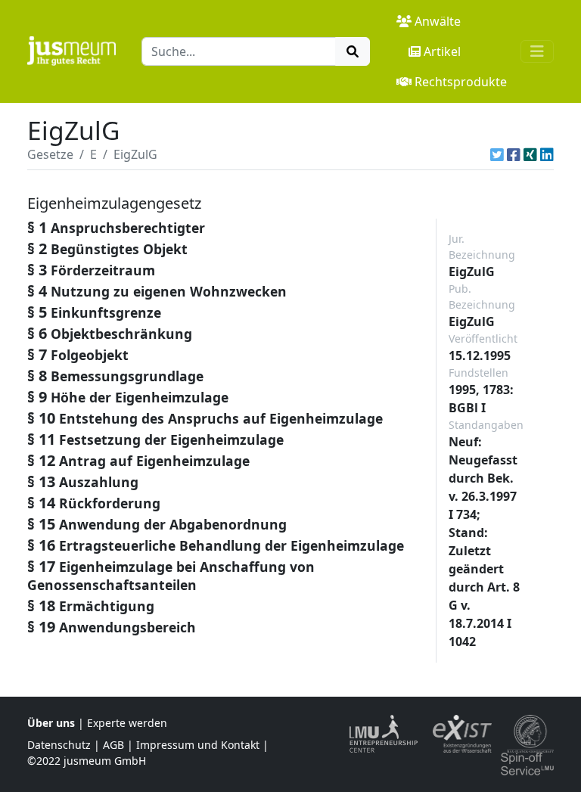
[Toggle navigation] (537, 51)
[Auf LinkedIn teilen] (547, 154)
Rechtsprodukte (461, 81)
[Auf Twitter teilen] (497, 154)
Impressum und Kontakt (197, 745)
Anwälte (438, 21)
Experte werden (127, 723)
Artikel (442, 51)
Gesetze (50, 154)
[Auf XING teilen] (530, 154)
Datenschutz (59, 745)
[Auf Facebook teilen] (513, 154)
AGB (113, 745)
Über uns (51, 723)
